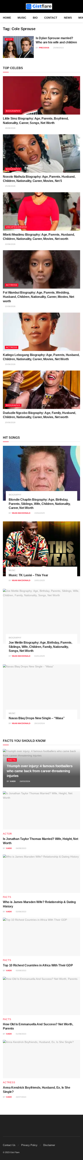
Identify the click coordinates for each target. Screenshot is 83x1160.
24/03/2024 (24, 781)
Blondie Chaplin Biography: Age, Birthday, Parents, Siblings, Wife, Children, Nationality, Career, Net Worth (39, 503)
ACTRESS (11, 285)
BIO (35, 17)
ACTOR (9, 39)
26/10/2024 (39, 723)
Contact (50, 17)
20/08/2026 (9, 364)
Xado (13, 781)
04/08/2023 (20, 848)
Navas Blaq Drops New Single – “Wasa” (36, 718)
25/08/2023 (58, 48)
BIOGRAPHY (13, 111)
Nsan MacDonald (21, 513)
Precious (44, 48)
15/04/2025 (39, 513)
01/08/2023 (20, 1034)
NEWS (68, 17)
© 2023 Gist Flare (11, 1152)
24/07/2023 (20, 1097)
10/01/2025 (39, 580)
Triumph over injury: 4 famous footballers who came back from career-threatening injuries (39, 771)
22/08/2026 (9, 244)
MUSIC (22, 17)
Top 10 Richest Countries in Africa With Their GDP (38, 965)
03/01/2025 (39, 656)
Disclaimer (49, 1145)
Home (7, 17)
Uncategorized (16, 227)
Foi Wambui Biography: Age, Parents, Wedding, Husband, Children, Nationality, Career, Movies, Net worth (38, 297)
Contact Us (9, 1145)
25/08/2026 (9, 186)
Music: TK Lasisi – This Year (28, 575)
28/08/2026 (9, 128)
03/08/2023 (20, 912)
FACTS (12, 760)
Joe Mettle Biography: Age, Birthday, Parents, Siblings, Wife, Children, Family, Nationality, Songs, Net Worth (40, 646)
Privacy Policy (29, 1145)
